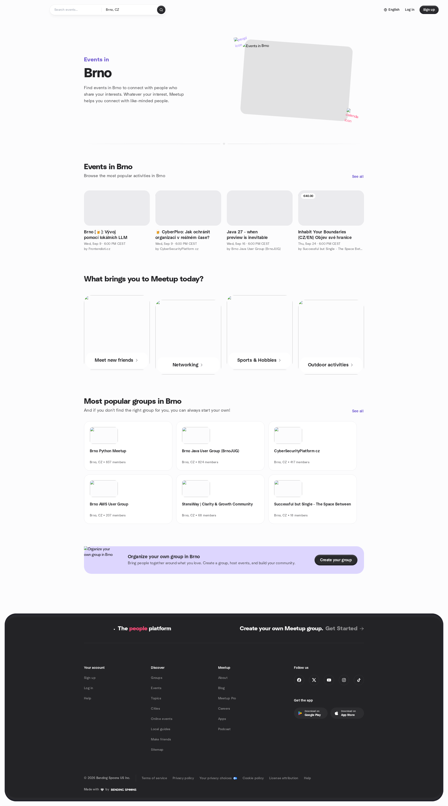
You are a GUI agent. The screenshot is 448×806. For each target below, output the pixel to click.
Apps (222, 719)
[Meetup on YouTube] (329, 680)
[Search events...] (161, 10)
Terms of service (154, 778)
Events (156, 688)
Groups (156, 678)
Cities (155, 708)
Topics (156, 698)
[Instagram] (344, 680)
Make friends (161, 739)
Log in (88, 688)
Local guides (160, 729)
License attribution (283, 778)
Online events (161, 719)
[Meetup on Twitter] (314, 680)
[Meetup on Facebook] (299, 680)
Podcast (224, 729)
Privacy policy (183, 778)
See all (358, 177)
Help (87, 698)
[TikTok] (359, 680)
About (223, 678)
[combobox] (129, 9)
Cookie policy (253, 778)
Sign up (90, 678)
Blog (221, 688)
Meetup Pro (227, 698)
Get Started (341, 628)
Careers (224, 708)
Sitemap (157, 749)
